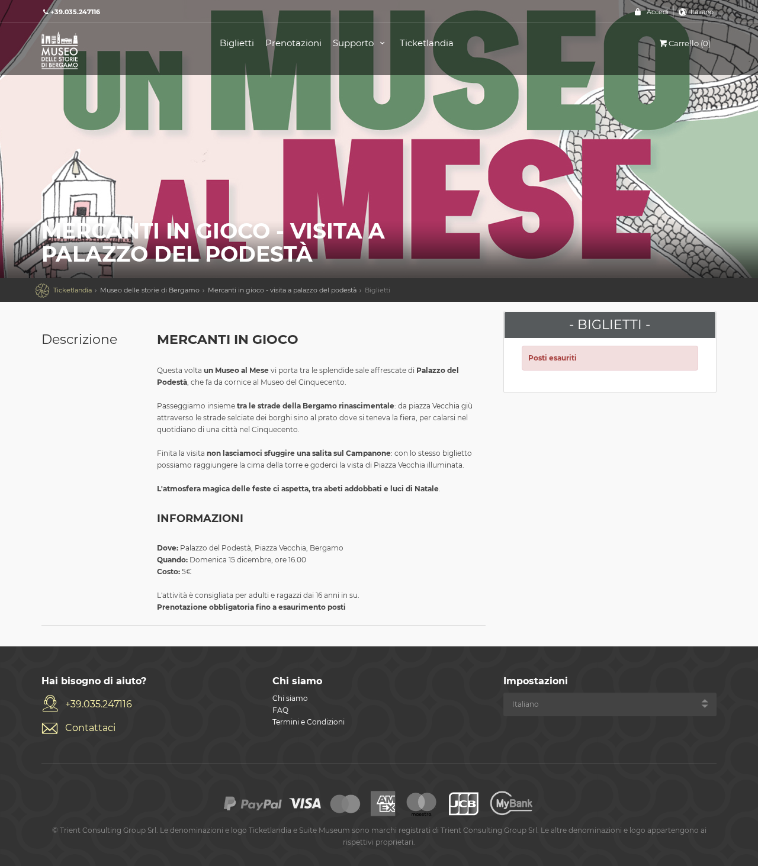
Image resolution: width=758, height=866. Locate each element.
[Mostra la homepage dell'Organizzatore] (117, 49)
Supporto (354, 43)
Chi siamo (290, 698)
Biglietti (237, 43)
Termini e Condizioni (308, 721)
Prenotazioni (293, 43)
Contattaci (90, 727)
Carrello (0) (690, 43)
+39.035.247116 (98, 704)
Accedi (658, 12)
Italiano (702, 12)
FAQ (280, 710)
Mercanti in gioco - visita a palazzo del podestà (282, 290)
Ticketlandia (427, 43)
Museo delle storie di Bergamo (150, 290)
